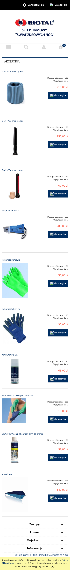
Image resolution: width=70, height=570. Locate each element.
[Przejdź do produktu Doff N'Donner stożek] (15, 141)
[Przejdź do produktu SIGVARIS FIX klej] (15, 371)
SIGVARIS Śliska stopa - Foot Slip (17, 395)
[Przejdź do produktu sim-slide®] (15, 495)
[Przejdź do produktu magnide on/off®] (15, 231)
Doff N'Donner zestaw (12, 170)
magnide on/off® (10, 210)
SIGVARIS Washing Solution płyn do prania (22, 433)
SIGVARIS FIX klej (10, 355)
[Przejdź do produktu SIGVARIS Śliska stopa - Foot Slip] (15, 410)
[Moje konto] (44, 47)
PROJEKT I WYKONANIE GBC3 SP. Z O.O (50, 555)
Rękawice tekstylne (11, 308)
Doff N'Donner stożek (12, 120)
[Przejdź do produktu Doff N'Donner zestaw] (15, 186)
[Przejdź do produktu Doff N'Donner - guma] (15, 92)
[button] (9, 47)
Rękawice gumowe (11, 259)
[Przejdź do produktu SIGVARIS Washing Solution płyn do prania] (15, 450)
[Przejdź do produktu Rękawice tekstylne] (15, 328)
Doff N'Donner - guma (12, 71)
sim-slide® (7, 474)
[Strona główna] (35, 26)
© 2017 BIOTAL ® (23, 555)
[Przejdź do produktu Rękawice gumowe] (15, 280)
